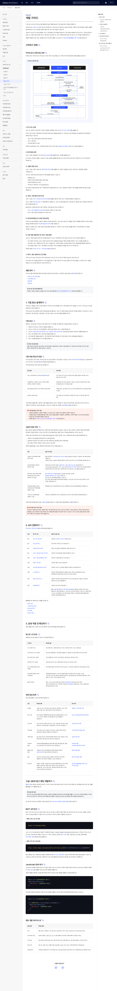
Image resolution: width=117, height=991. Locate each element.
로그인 (111, 2)
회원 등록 (64, 405)
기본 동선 (74, 723)
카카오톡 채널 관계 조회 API (45, 224)
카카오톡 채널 (75, 743)
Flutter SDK (31, 613)
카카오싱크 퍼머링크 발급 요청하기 (61, 801)
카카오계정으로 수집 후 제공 (59, 456)
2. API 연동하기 (102, 33)
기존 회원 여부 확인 (77, 359)
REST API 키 (64, 834)
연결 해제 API (36, 585)
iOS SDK (30, 610)
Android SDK (31, 608)
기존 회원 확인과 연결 (77, 730)
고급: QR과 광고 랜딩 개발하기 (105, 43)
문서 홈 (5, 14)
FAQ (4, 95)
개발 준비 (102, 21)
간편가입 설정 (36, 202)
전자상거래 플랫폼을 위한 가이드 (10, 88)
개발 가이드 (6, 81)
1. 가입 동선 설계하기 (103, 24)
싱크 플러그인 (36, 572)
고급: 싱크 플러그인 (8, 92)
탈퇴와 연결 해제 (76, 750)
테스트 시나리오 (103, 38)
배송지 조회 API (37, 562)
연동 (40, 362)
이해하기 (5, 71)
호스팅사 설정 (75, 765)
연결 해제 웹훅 (57, 589)
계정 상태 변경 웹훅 (68, 589)
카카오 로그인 (36, 27)
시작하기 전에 (101, 17)
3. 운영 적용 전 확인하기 (104, 36)
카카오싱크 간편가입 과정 (32, 528)
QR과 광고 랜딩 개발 (77, 757)
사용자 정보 (45, 502)
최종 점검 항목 (103, 40)
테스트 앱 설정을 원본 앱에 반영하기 (80, 715)
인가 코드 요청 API (66, 130)
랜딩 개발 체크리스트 (104, 50)
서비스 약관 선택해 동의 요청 (40, 558)
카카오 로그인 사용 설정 (34, 276)
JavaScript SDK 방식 (105, 48)
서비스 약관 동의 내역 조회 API (41, 199)
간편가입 (30, 283)
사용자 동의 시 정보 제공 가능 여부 (67, 465)
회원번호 (44, 375)
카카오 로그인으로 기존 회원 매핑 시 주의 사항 (47, 418)
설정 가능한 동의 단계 (50, 473)
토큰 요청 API (47, 155)
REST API (30, 603)
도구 (32, 3)
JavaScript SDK (32, 606)
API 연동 (79, 723)
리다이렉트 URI (31, 279)
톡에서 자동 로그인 (37, 578)
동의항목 (30, 281)
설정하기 (5, 75)
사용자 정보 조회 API (47, 169)
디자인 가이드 (6, 84)
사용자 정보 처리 (76, 737)
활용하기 (5, 78)
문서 (27, 3)
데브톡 (38, 3)
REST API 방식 (103, 46)
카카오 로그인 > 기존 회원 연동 (41, 248)
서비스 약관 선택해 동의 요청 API (36, 210)
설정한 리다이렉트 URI (64, 146)
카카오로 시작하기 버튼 (61, 539)
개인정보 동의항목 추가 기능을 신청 (53, 475)
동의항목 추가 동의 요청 (72, 467)
